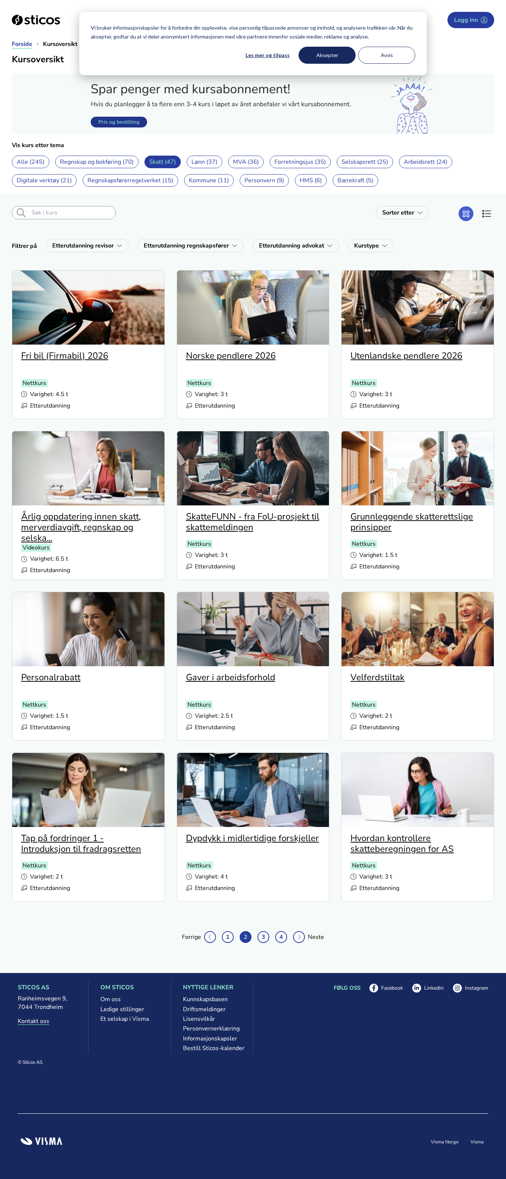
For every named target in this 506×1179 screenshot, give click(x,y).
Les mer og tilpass (268, 55)
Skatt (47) (162, 162)
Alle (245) (30, 162)
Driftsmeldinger (204, 1009)
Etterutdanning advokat (291, 246)
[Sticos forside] (36, 20)
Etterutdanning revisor (83, 246)
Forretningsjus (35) (300, 162)
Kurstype (366, 246)
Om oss (110, 999)
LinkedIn (428, 988)
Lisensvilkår (199, 1019)
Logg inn (466, 20)
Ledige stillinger (122, 1009)
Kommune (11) (209, 180)
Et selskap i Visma (124, 1019)
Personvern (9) (264, 180)
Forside (22, 44)
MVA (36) (246, 162)
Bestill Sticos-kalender (212, 1048)
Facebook (386, 988)
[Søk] (21, 212)
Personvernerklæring (211, 1028)
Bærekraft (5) (355, 180)
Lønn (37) (204, 162)
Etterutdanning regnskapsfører (186, 246)
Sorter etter (398, 213)
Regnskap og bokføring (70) (97, 162)
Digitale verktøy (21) (44, 180)
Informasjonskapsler (210, 1038)
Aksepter (327, 55)
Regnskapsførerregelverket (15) (130, 180)
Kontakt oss (33, 1021)
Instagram (470, 988)
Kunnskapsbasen (205, 999)
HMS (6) (311, 180)
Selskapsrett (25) (365, 162)
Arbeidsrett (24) (425, 162)
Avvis (387, 55)
